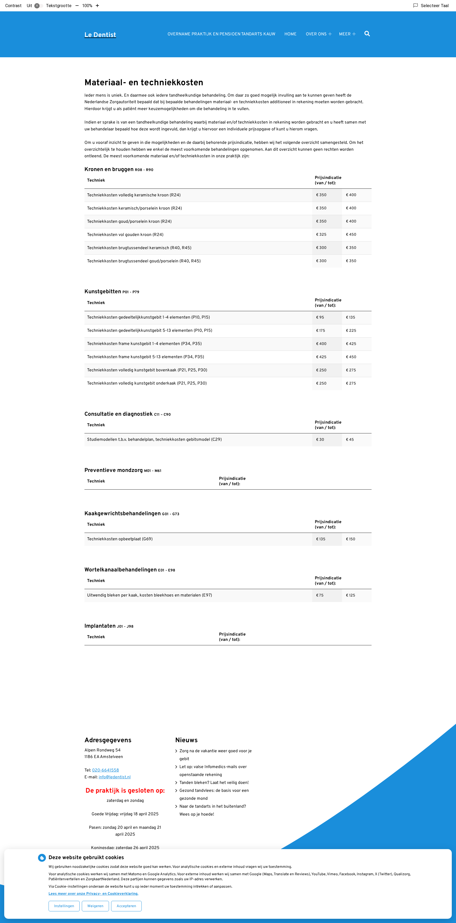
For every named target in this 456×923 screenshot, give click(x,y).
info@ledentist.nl (115, 777)
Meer (345, 34)
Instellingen (64, 906)
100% (87, 5)
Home (290, 34)
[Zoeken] (367, 34)
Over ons (316, 34)
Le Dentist (100, 35)
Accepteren (126, 906)
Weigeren (95, 906)
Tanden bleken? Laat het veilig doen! (214, 782)
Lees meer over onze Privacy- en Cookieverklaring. (93, 894)
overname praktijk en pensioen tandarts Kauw (221, 34)
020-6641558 (105, 770)
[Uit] (38, 6)
